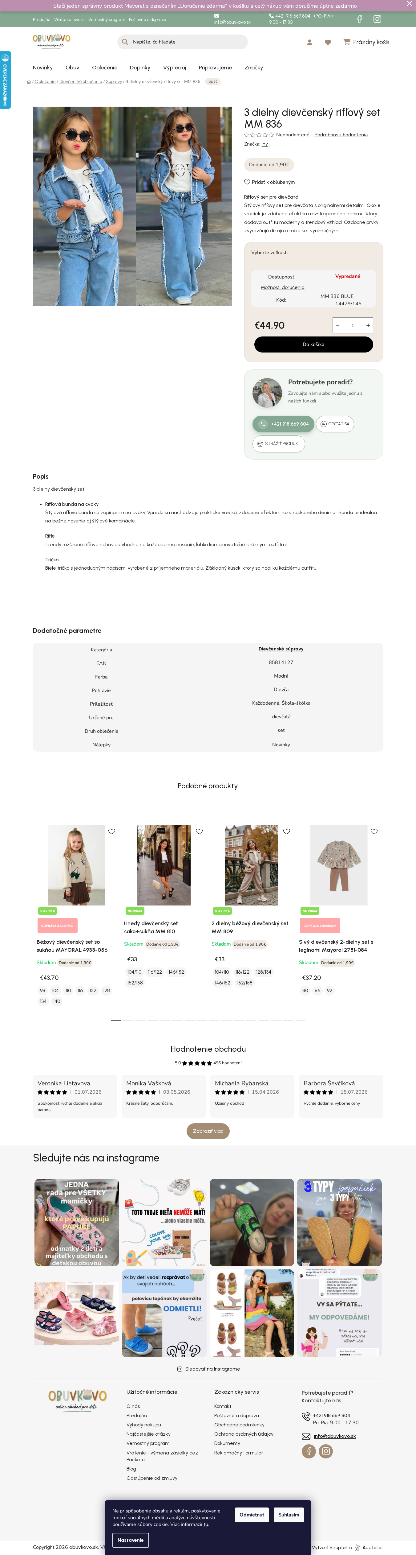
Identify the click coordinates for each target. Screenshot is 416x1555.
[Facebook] (360, 19)
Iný (265, 144)
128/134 (263, 972)
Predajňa (41, 19)
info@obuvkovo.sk (232, 22)
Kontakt (222, 1406)
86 (317, 990)
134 (43, 1001)
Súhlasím (288, 1515)
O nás (133, 1406)
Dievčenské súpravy (281, 649)
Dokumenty (227, 1443)
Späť (212, 81)
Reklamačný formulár (238, 1453)
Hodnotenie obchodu (208, 1049)
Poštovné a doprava (147, 19)
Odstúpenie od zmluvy (152, 1478)
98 (42, 990)
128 (106, 990)
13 (276, 1020)
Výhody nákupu (144, 1425)
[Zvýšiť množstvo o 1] (368, 325)
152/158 (135, 983)
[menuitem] (43, 67)
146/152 (176, 972)
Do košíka (314, 344)
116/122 (155, 972)
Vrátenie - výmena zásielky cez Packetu (162, 1456)
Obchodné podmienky (239, 1425)
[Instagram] (377, 19)
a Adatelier (366, 1547)
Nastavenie (131, 1540)
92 (329, 990)
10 (239, 1020)
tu (206, 1524)
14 (288, 1020)
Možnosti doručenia (283, 287)
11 (251, 1020)
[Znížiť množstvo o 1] (337, 325)
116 (80, 990)
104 (55, 990)
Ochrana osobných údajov (243, 1434)
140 (56, 1001)
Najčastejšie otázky (149, 1434)
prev (38, 919)
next (378, 919)
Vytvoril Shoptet (330, 1547)
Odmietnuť (252, 1515)
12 (264, 1020)
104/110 (134, 972)
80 (305, 990)
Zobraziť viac (208, 1131)
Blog (131, 1469)
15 (300, 1020)
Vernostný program (106, 19)
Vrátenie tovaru (69, 19)
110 (68, 990)
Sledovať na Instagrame (212, 1369)
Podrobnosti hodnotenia (341, 134)
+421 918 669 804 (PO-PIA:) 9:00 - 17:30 (301, 19)
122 (93, 990)
